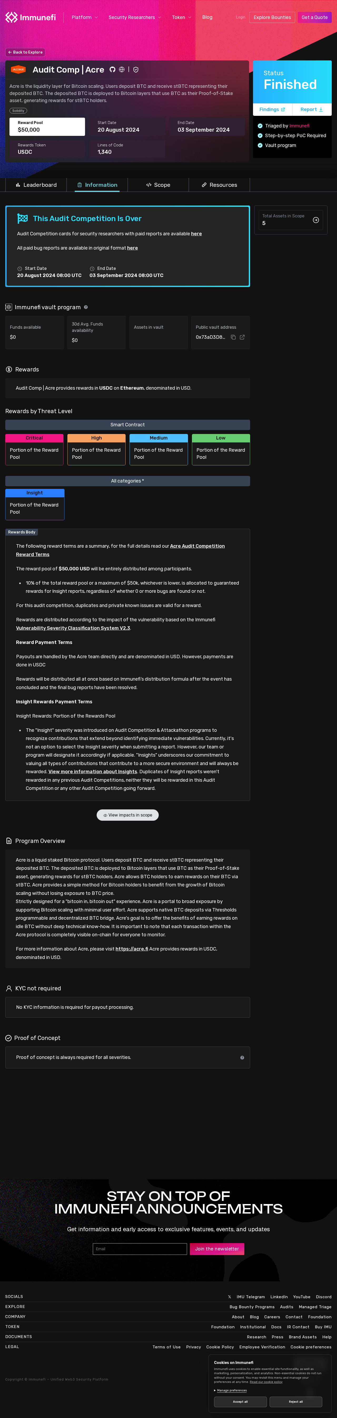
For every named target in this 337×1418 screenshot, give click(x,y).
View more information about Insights (92, 772)
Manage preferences (232, 1390)
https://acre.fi (132, 949)
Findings (269, 109)
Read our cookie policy (266, 1382)
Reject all (296, 1401)
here (196, 234)
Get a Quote (315, 17)
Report (309, 109)
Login (240, 17)
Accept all (240, 1401)
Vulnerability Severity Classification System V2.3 (73, 628)
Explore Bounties (272, 17)
